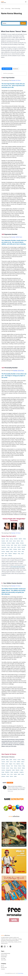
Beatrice (18, 763)
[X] (7, 946)
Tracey (11, 768)
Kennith (3, 538)
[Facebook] (2, 946)
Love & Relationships (5, 953)
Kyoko (19, 549)
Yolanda (3, 765)
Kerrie (10, 541)
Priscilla (3, 768)
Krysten (3, 541)
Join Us (2, 965)
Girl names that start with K (17, 566)
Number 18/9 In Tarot (16, 237)
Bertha (3, 763)
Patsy (23, 765)
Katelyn (13, 543)
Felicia (15, 768)
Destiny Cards (4, 955)
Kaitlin (10, 549)
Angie (3, 772)
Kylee (3, 555)
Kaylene (10, 553)
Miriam (19, 768)
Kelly (23, 551)
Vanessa (8, 765)
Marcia (19, 765)
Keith (3, 553)
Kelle (12, 545)
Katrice (18, 541)
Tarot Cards (3, 959)
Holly (22, 763)
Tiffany (22, 759)
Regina (10, 763)
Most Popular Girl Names (9, 754)
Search (23, 23)
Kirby (19, 553)
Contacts (3, 969)
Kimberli (16, 538)
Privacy (22, 973)
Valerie (22, 761)
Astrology (3, 958)
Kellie (19, 774)
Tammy (14, 759)
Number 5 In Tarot (16, 586)
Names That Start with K (9, 536)
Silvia (11, 774)
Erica (14, 763)
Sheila (7, 761)
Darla (22, 774)
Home (2, 8)
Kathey (17, 543)
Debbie (18, 761)
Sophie (15, 774)
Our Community (7, 68)
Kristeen (22, 543)
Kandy (23, 549)
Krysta (15, 545)
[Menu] (25, 2)
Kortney (8, 545)
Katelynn (15, 553)
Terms (19, 973)
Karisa (14, 541)
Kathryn (10, 555)
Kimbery (15, 549)
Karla (6, 555)
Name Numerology (16, 8)
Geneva (3, 770)
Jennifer (3, 759)
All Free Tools (4, 967)
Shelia (11, 772)
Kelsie (24, 538)
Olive (8, 774)
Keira (22, 541)
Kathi (7, 541)
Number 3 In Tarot (16, 533)
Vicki (12, 765)
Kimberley (4, 543)
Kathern (20, 538)
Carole (7, 768)
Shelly (23, 768)
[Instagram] (4, 946)
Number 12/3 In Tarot (18, 370)
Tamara (15, 765)
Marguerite (8, 770)
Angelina (21, 772)
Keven (7, 549)
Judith (10, 759)
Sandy (21, 770)
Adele (15, 776)
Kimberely (24, 545)
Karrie (19, 545)
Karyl (22, 553)
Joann (7, 763)
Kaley (11, 551)
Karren (3, 549)
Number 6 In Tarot (16, 80)
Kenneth (23, 547)
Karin (15, 547)
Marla (7, 776)
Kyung (11, 538)
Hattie (13, 770)
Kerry (6, 553)
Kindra (15, 551)
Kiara (12, 547)
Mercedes (4, 774)
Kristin (19, 551)
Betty (7, 759)
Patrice (11, 776)
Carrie (11, 761)
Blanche (17, 770)
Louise (18, 759)
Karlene (9, 543)
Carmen (3, 761)
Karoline (3, 545)
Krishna (3, 551)
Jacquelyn (16, 772)
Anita (15, 761)
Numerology (7, 8)
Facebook (15, 68)
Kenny (7, 538)
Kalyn (8, 547)
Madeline (7, 772)
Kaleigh (7, 551)
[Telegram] (10, 946)
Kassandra (4, 547)
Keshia (18, 547)
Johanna (3, 776)
